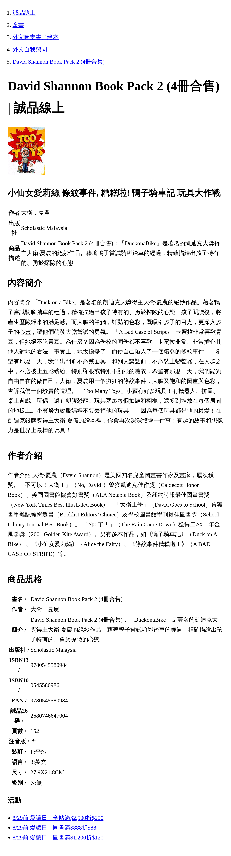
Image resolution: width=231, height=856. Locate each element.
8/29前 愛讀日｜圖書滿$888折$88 (54, 827)
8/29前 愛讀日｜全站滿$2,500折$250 (58, 818)
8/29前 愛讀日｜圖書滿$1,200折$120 (58, 837)
